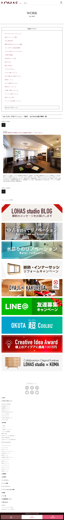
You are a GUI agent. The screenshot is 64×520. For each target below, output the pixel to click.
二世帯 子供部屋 (9, 55)
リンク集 (4, 495)
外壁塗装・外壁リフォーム (7, 457)
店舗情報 (4, 473)
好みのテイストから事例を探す (8, 435)
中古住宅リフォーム (6, 453)
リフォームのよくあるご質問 (8, 489)
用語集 (3, 492)
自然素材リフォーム (6, 408)
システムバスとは (9, 69)
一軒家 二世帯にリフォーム (11, 90)
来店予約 (3, 505)
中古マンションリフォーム (7, 451)
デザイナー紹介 (5, 419)
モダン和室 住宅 (9, 40)
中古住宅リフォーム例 (10, 58)
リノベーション (5, 447)
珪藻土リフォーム (5, 463)
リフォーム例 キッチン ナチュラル (13, 51)
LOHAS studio (16, 3)
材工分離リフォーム (6, 406)
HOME (3, 397)
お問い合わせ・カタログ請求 (8, 509)
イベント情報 (5, 483)
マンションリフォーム (6, 445)
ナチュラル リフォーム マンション (13, 33)
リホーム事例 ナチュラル (11, 83)
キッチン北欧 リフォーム (11, 72)
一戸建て (3, 425)
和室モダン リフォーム (10, 86)
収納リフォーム (5, 471)
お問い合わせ (5, 502)
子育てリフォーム (5, 469)
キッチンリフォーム (6, 459)
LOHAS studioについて (7, 400)
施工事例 (4, 422)
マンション (4, 427)
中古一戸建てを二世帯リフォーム (13, 76)
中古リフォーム (5, 449)
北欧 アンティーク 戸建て (11, 37)
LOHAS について (5, 410)
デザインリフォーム (6, 467)
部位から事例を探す (6, 437)
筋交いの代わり (8, 65)
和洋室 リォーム (9, 79)
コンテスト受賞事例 (6, 431)
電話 (11, 517)
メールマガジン (5, 480)
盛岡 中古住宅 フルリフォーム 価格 (13, 44)
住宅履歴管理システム (7, 499)
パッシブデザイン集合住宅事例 (12, 47)
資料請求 (32, 517)
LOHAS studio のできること (7, 411)
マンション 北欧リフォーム (11, 94)
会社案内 (4, 476)
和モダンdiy (8, 62)
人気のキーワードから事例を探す (9, 439)
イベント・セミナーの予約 (7, 507)
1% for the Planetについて (7, 417)
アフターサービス (5, 415)
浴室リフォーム (5, 461)
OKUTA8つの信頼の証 (6, 404)
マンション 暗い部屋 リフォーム (13, 101)
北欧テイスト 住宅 (9, 97)
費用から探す (4, 433)
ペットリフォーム (5, 465)
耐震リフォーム (5, 455)
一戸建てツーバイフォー (7, 429)
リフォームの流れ (5, 414)
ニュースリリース (6, 486)
